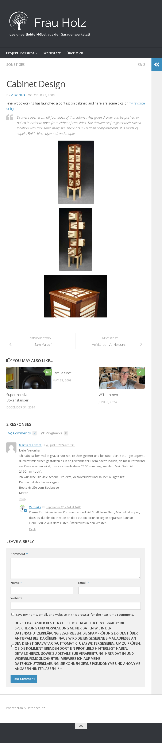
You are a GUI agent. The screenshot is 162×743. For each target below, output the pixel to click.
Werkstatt (52, 53)
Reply (22, 499)
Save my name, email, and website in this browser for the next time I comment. (75, 615)
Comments (24, 433)
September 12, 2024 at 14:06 (63, 507)
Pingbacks (56, 433)
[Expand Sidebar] (156, 64)
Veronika (18, 95)
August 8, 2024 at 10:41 (60, 445)
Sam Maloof (62, 372)
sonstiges (15, 64)
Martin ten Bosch (30, 445)
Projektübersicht (20, 53)
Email (83, 583)
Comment (19, 554)
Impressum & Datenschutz (25, 708)
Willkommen (108, 394)
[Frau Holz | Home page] (49, 23)
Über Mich (75, 53)
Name (16, 583)
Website (16, 598)
